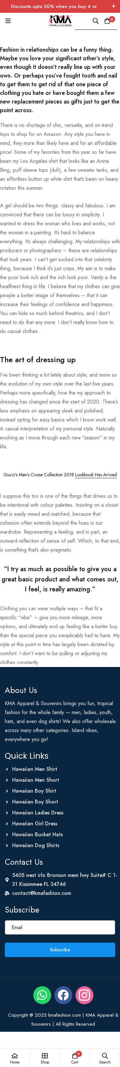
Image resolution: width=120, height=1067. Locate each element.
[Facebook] (63, 995)
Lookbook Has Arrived (96, 474)
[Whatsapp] (42, 995)
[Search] (95, 21)
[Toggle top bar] (113, 6)
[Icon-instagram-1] (84, 995)
